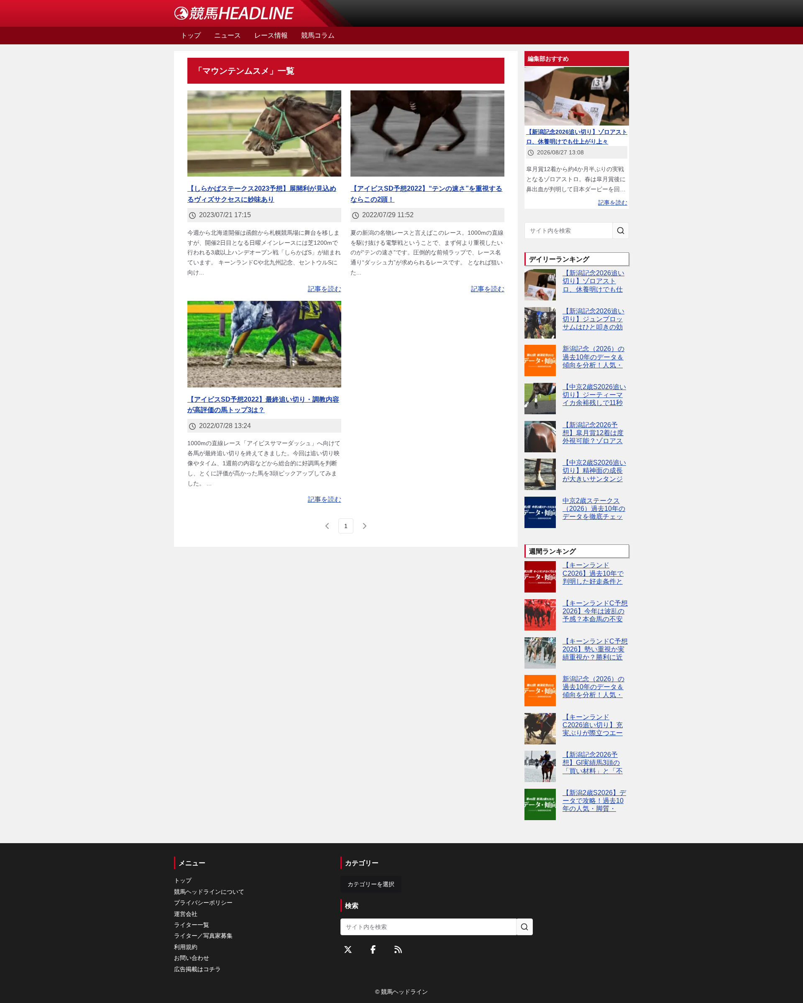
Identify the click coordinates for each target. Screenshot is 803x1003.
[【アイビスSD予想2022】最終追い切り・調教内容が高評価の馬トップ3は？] (264, 344)
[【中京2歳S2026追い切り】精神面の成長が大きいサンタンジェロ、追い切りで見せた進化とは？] (540, 474)
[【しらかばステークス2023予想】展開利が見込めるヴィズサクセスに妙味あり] (264, 133)
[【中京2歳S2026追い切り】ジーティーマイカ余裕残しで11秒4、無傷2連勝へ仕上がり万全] (540, 398)
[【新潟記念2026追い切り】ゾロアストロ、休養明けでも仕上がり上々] (540, 284)
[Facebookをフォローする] (373, 949)
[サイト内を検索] (620, 230)
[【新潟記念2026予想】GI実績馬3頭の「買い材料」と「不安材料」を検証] (540, 766)
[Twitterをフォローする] (347, 949)
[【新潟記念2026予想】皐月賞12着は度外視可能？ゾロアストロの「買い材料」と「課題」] (540, 436)
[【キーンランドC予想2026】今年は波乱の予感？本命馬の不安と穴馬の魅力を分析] (540, 615)
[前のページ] (327, 526)
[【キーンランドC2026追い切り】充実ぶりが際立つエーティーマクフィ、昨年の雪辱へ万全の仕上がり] (540, 728)
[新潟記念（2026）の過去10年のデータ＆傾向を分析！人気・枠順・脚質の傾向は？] (540, 360)
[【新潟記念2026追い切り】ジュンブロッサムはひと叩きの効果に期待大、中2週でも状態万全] (540, 323)
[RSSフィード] (398, 949)
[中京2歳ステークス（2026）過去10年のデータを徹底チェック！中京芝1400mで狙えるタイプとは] (540, 512)
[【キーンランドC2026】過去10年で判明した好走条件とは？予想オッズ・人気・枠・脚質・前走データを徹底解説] (540, 577)
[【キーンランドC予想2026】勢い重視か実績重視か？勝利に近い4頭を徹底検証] (540, 653)
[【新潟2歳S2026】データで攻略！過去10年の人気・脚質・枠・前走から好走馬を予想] (540, 804)
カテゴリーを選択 (371, 884)
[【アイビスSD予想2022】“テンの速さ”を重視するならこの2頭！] (427, 133)
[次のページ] (364, 526)
